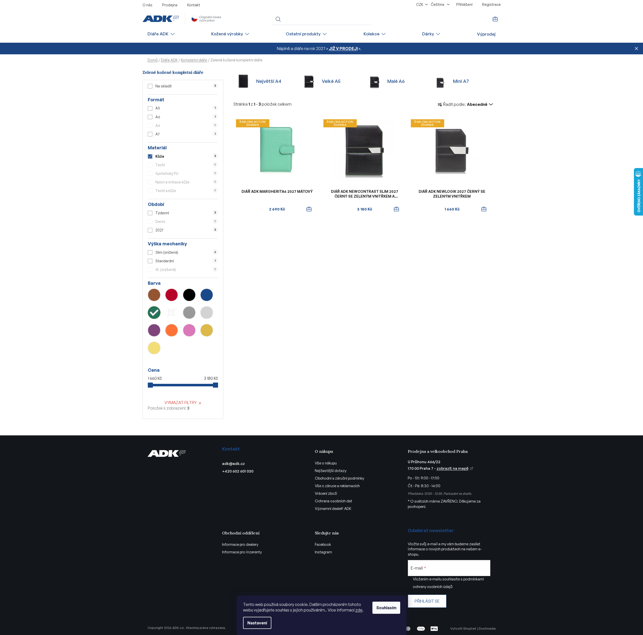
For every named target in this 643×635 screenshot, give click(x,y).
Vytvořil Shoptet (463, 628)
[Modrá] (206, 295)
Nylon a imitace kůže (185, 182)
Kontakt (193, 5)
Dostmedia (487, 628)
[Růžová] (189, 330)
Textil (185, 165)
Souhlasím (386, 607)
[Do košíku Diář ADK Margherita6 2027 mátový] (309, 209)
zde (359, 610)
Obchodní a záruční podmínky (339, 478)
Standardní (185, 261)
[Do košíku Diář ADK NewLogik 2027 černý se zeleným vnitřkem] (483, 209)
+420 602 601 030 (237, 471)
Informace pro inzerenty (242, 552)
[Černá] (189, 295)
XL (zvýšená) (185, 269)
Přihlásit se (427, 601)
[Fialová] (154, 330)
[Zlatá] (206, 330)
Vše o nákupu (326, 463)
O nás (147, 5)
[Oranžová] (171, 330)
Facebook (323, 544)
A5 (185, 108)
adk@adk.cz (233, 463)
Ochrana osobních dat (333, 501)
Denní (185, 221)
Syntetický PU (185, 173)
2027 (185, 230)
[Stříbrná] (206, 312)
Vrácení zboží (326, 493)
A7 (185, 134)
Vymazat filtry (180, 402)
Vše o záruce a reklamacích (337, 485)
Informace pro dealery (240, 544)
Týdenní (185, 213)
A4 (185, 125)
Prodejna (169, 5)
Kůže (185, 156)
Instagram (323, 552)
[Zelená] (154, 312)
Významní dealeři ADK (333, 508)
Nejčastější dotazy (330, 470)
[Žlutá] (154, 348)
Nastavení (257, 622)
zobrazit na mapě (452, 468)
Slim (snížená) (185, 252)
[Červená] (171, 295)
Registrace (491, 4)
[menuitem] (161, 34)
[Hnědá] (154, 295)
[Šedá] (189, 312)
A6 (185, 117)
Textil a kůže (185, 191)
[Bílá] (171, 312)
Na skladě (185, 86)
